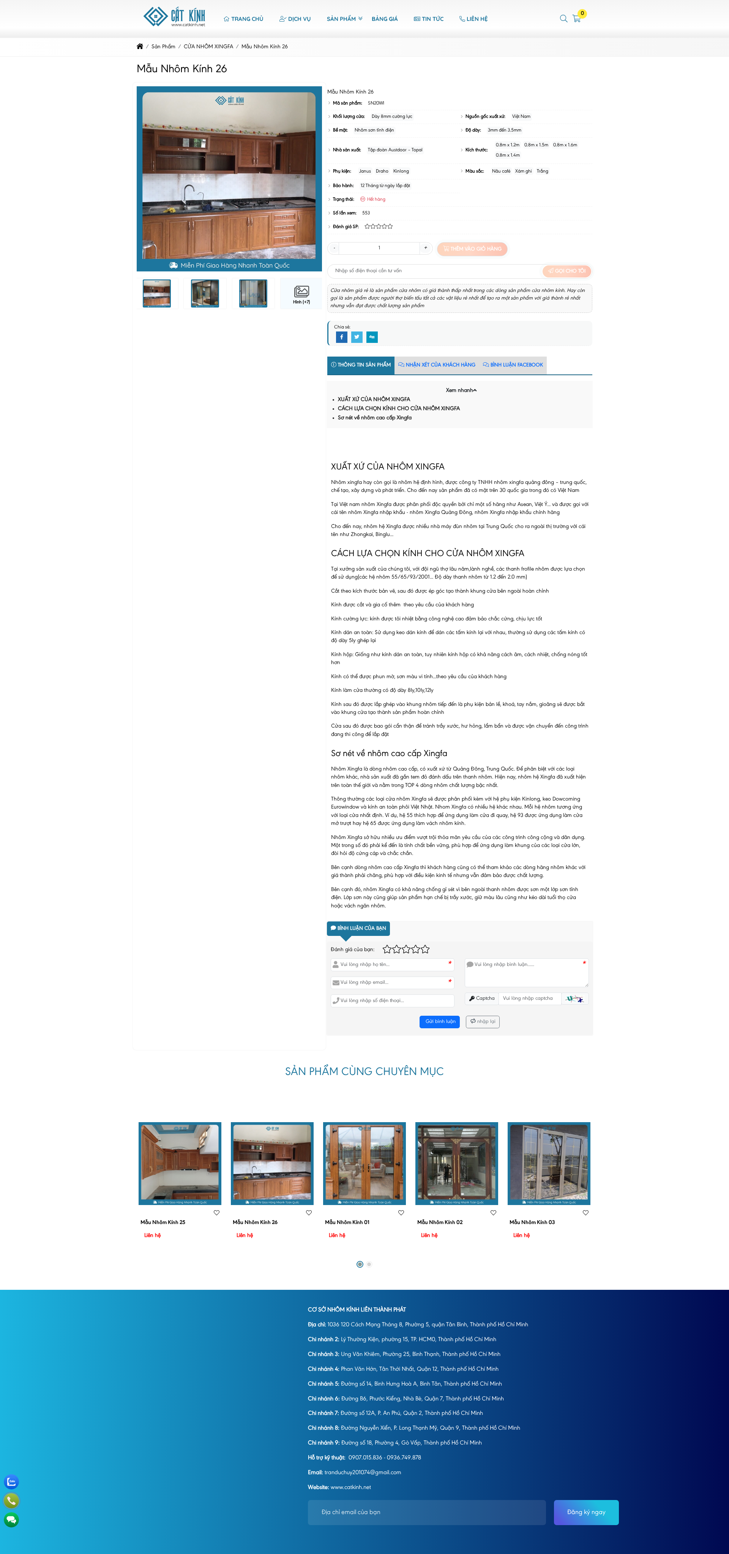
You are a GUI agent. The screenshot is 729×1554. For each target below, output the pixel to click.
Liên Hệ (477, 18)
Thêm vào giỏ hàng (475, 249)
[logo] (174, 33)
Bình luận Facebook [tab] (516, 365)
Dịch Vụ (299, 18)
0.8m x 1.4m (508, 155)
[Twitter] (357, 337)
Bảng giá (385, 18)
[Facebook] (341, 337)
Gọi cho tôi (569, 271)
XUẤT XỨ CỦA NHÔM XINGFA (374, 400)
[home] (140, 47)
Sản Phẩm (341, 18)
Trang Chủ (247, 18)
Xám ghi (523, 171)
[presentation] (148, 179)
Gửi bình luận (440, 1021)
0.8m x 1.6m (565, 145)
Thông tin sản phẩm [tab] (363, 365)
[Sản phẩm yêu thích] (216, 1213)
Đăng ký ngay (586, 1512)
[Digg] (372, 337)
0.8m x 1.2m (507, 145)
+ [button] (425, 248)
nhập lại (485, 1021)
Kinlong (401, 171)
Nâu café (501, 171)
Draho (382, 171)
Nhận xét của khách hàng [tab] (439, 365)
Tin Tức (432, 18)
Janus (365, 171)
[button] (564, 19)
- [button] (334, 248)
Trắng (542, 171)
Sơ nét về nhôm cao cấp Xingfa (375, 418)
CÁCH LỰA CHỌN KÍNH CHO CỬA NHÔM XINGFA (399, 409)
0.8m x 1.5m (536, 145)
